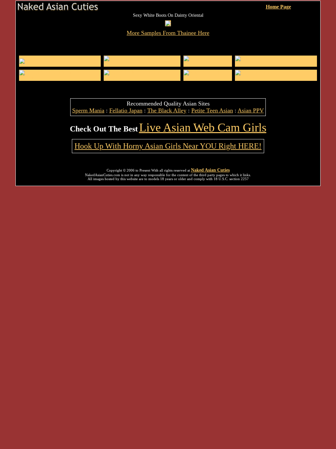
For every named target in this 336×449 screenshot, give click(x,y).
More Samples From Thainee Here (168, 33)
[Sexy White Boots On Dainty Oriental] (168, 24)
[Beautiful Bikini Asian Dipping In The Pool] (142, 77)
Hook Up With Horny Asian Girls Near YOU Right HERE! (168, 146)
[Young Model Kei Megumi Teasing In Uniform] (59, 77)
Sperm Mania (88, 110)
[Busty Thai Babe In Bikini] (208, 63)
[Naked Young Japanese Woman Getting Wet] (276, 63)
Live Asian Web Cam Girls (202, 127)
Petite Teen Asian (212, 110)
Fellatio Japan (125, 110)
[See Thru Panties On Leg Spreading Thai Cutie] (276, 77)
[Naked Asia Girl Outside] (208, 77)
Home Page (278, 7)
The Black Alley (166, 110)
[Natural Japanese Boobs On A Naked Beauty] (142, 63)
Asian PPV (251, 110)
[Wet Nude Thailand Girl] (44, 61)
